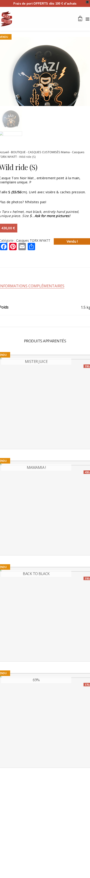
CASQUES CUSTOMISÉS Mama (49, 152)
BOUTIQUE (18, 152)
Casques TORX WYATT (33, 240)
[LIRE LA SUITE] (5, 442)
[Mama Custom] (6, 18)
